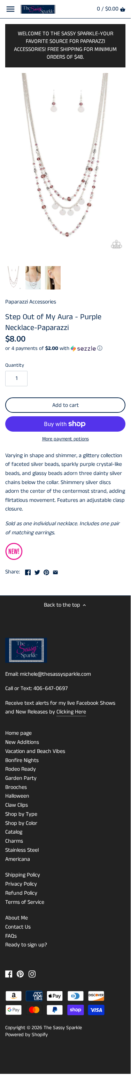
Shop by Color (21, 823)
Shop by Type (21, 814)
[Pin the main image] (46, 571)
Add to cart (65, 405)
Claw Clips (16, 805)
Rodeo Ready (20, 769)
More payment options (65, 439)
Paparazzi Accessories (30, 302)
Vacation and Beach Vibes (35, 751)
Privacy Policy (21, 884)
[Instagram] (32, 973)
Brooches (16, 787)
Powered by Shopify (26, 1034)
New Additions (22, 742)
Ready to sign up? (26, 945)
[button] (65, 348)
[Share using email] (55, 571)
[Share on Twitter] (37, 571)
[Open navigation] (10, 9)
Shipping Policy (22, 875)
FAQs (11, 936)
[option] (13, 278)
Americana (17, 859)
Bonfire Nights (22, 760)
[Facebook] (8, 973)
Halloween (17, 796)
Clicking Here (71, 712)
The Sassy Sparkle (63, 1027)
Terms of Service (24, 902)
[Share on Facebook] (28, 571)
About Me (16, 918)
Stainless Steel (22, 850)
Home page (18, 733)
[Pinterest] (20, 973)
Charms (14, 841)
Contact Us (18, 927)
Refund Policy (21, 893)
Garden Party (21, 778)
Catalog (13, 832)
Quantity (14, 365)
